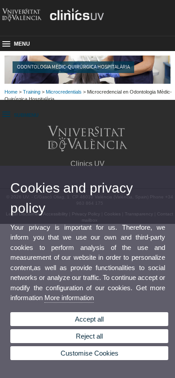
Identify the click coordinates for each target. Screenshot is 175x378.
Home (11, 91)
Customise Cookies (89, 353)
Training (31, 91)
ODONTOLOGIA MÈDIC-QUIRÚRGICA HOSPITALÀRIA (73, 66)
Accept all (89, 319)
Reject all (89, 336)
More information (69, 297)
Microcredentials (64, 91)
